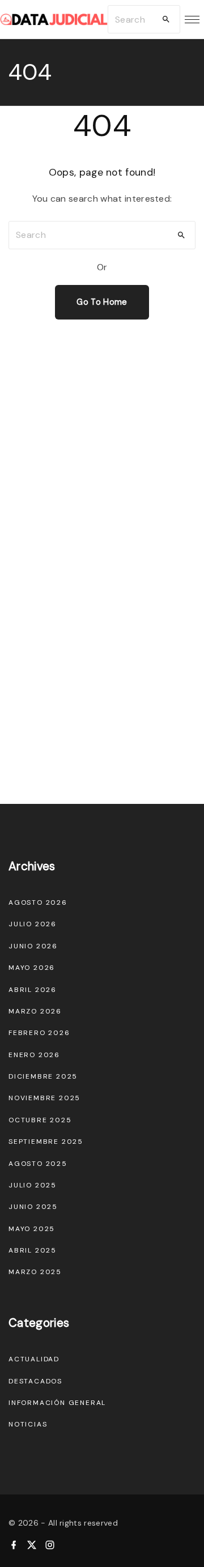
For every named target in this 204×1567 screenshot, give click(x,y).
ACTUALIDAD (34, 1359)
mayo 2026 (31, 967)
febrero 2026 (39, 1032)
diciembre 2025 (43, 1076)
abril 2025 (32, 1250)
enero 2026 (34, 1054)
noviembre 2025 (44, 1097)
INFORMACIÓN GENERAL (57, 1402)
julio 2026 (32, 924)
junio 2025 (33, 1206)
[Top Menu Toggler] (192, 19)
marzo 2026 (35, 1011)
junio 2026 (33, 946)
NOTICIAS (27, 1424)
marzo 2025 (35, 1271)
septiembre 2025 (45, 1141)
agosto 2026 (37, 902)
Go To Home (101, 302)
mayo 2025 (31, 1228)
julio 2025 (32, 1185)
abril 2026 (32, 989)
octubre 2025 (40, 1120)
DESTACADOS (35, 1381)
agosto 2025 (37, 1163)
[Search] (166, 19)
